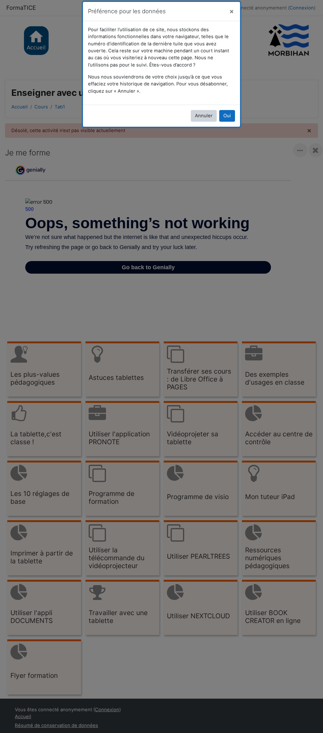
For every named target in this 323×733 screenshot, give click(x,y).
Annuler (204, 116)
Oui (227, 116)
